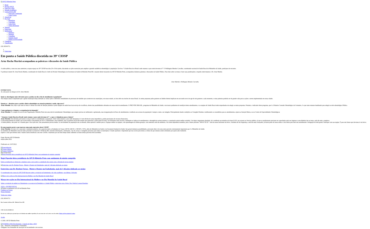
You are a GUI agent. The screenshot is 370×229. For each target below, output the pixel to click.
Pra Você (7, 19)
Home (6, 5)
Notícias (7, 27)
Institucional (8, 31)
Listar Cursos (12, 15)
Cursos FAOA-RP (10, 12)
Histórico (11, 32)
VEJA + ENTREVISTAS (9, 186)
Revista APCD (9, 6)
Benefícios (11, 20)
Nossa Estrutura (5, 192)
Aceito (3, 217)
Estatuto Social (13, 38)
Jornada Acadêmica (10, 10)
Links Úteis (12, 24)
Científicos (8, 41)
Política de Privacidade (15, 39)
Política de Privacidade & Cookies (67, 213)
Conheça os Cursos (7, 190)
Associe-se (8, 17)
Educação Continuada (15, 13)
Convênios (11, 22)
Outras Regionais (13, 25)
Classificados (9, 43)
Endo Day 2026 (9, 8)
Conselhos (11, 36)
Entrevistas (8, 29)
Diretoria (11, 34)
